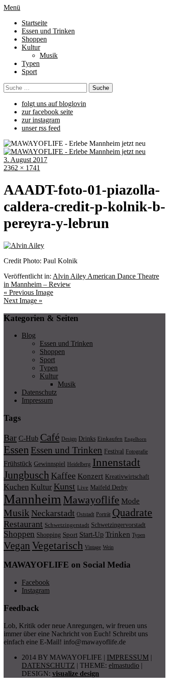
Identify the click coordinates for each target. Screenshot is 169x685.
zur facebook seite (47, 112)
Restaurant (23, 524)
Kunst (64, 486)
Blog (29, 335)
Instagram (36, 590)
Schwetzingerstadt (67, 525)
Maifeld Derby (109, 487)
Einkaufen (110, 438)
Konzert (90, 476)
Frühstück (18, 463)
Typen (31, 63)
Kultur (31, 47)
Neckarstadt (53, 513)
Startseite (34, 23)
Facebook (36, 582)
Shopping (49, 534)
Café (49, 437)
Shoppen (34, 39)
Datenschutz (39, 392)
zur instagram (41, 120)
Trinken (117, 534)
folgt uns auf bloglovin (54, 103)
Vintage (93, 547)
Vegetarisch (57, 545)
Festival (114, 451)
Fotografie (137, 451)
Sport (29, 71)
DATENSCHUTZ (48, 665)
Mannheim (32, 499)
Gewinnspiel (49, 464)
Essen (16, 449)
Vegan (17, 545)
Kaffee (63, 475)
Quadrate (132, 512)
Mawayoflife (91, 500)
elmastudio (124, 665)
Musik (49, 55)
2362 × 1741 (22, 168)
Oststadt (85, 514)
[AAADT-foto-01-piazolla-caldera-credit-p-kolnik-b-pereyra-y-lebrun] (24, 245)
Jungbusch (26, 475)
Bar (10, 438)
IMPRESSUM (128, 657)
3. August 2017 (25, 159)
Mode (130, 501)
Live (82, 487)
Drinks (87, 438)
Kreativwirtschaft (127, 476)
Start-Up (91, 534)
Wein (108, 547)
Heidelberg (79, 464)
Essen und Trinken (48, 31)
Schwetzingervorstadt (118, 524)
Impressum (37, 400)
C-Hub (28, 438)
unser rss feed (41, 128)
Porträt (103, 514)
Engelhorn (135, 439)
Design (69, 439)
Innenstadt (116, 462)
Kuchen (16, 486)
